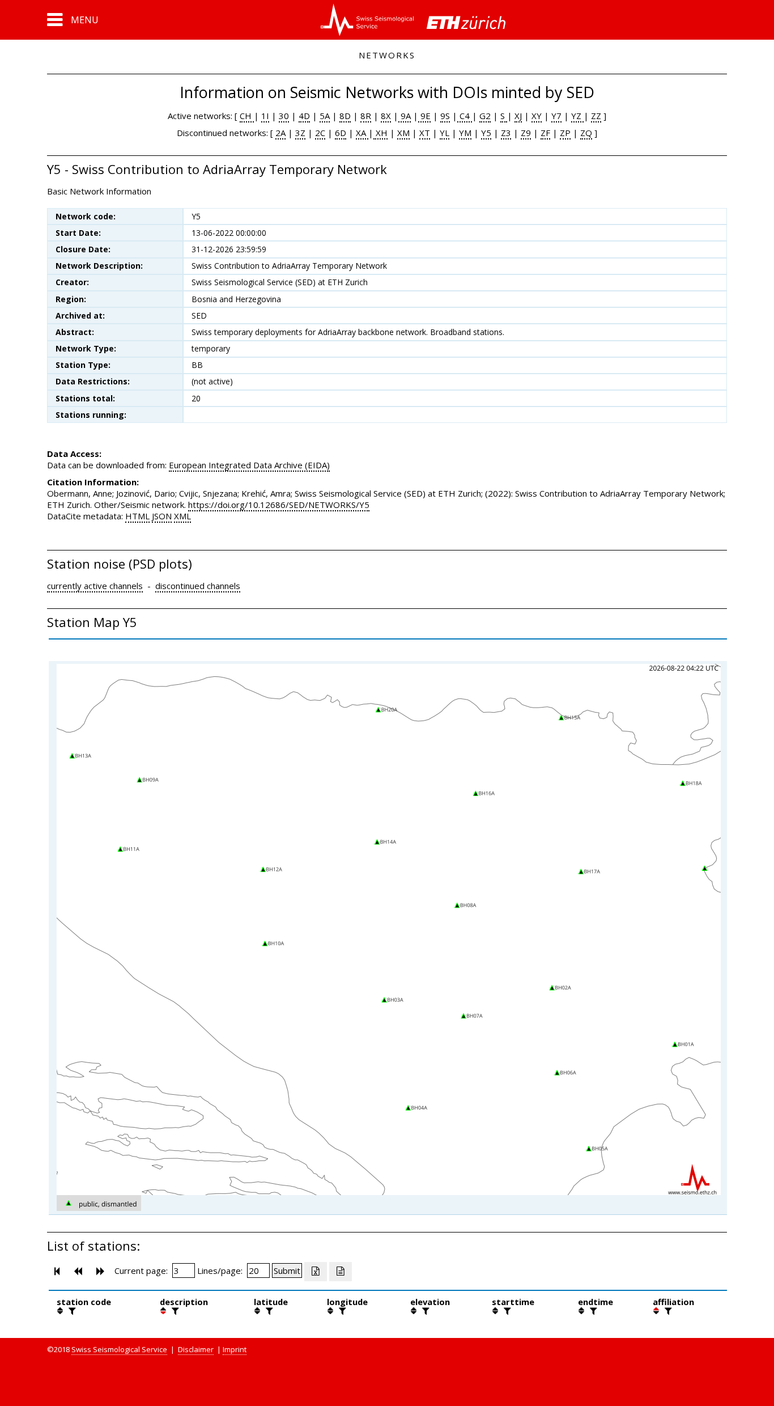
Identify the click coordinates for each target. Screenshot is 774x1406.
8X (386, 115)
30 (284, 115)
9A (404, 115)
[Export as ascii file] (340, 1271)
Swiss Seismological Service (119, 1349)
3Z (300, 132)
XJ (518, 115)
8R (365, 115)
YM (465, 132)
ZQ (586, 132)
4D (304, 115)
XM (403, 132)
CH (247, 115)
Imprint (234, 1349)
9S (445, 115)
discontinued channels (197, 585)
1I (265, 115)
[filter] (71, 1310)
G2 (485, 115)
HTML (137, 516)
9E (424, 115)
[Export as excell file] (315, 1271)
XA (362, 132)
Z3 (506, 132)
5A (325, 115)
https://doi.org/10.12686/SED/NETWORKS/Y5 (278, 504)
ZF (545, 132)
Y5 (486, 132)
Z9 (526, 132)
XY (536, 115)
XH (380, 132)
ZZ (596, 115)
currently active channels (95, 585)
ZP (565, 132)
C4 (464, 115)
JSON (162, 516)
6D (340, 132)
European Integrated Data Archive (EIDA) (249, 465)
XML (182, 516)
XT (424, 132)
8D (345, 115)
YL (444, 132)
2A (280, 132)
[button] (73, 19)
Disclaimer (196, 1349)
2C (320, 132)
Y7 (556, 115)
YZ (577, 115)
